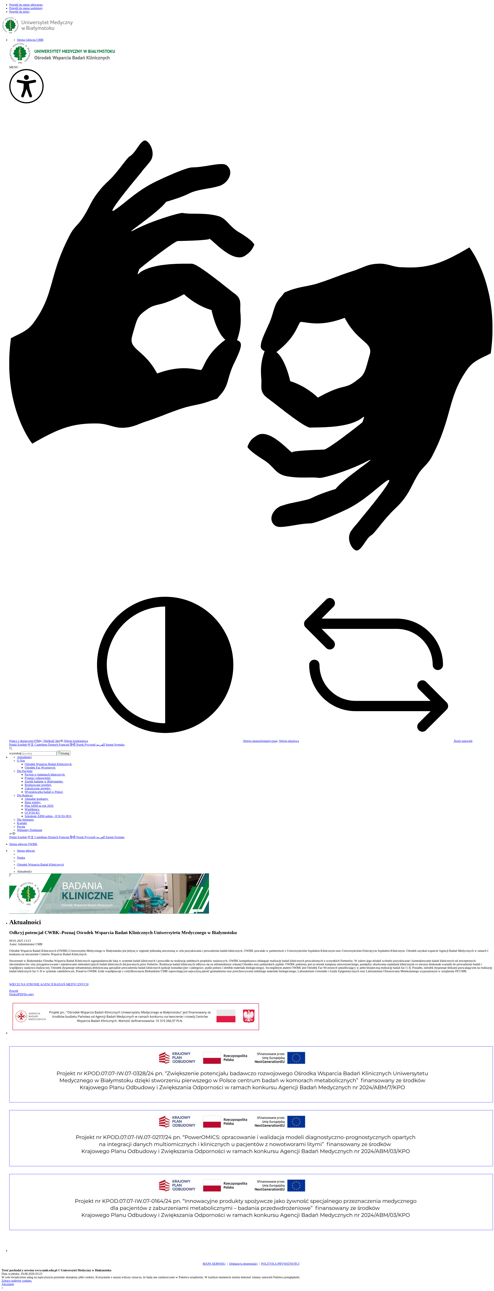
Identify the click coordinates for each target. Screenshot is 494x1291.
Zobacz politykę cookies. (17, 1280)
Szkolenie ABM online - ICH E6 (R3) (48, 816)
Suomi (110, 744)
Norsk (80, 744)
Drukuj (13, 994)
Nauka (21, 857)
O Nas (21, 760)
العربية (101, 744)
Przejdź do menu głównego (26, 4)
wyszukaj (15, 753)
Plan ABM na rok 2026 (39, 805)
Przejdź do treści (19, 11)
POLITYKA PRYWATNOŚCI (280, 1263)
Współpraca (32, 809)
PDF (21, 994)
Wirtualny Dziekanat (29, 830)
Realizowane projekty (38, 785)
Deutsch (53, 744)
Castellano (41, 744)
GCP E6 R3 (32, 812)
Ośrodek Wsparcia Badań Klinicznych (48, 764)
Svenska (119, 744)
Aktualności (24, 757)
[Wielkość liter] (10, 833)
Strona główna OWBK (23, 844)
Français (64, 744)
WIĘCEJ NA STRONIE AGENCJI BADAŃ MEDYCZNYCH (49, 984)
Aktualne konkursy (37, 798)
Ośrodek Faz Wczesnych (40, 767)
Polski (13, 744)
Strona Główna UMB (30, 39)
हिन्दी (73, 744)
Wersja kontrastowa (75, 741)
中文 (31, 744)
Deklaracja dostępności (243, 1263)
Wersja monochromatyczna (259, 741)
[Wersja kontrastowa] (14, 833)
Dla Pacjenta (24, 771)
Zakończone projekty (38, 788)
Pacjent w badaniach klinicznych (45, 774)
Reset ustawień (462, 741)
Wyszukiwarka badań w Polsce (44, 791)
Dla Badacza (25, 795)
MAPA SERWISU (214, 1263)
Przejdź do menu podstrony (26, 8)
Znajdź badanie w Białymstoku (44, 781)
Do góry (29, 994)
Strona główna (26, 850)
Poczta (21, 826)
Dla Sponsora (25, 819)
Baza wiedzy (33, 802)
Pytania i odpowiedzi (38, 778)
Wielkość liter (51, 741)
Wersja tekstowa (288, 741)
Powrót (13, 990)
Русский (90, 744)
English (23, 744)
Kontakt (22, 823)
